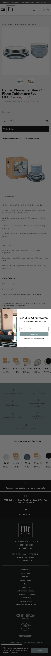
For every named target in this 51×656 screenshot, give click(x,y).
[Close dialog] (49, 310)
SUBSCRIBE (33, 334)
